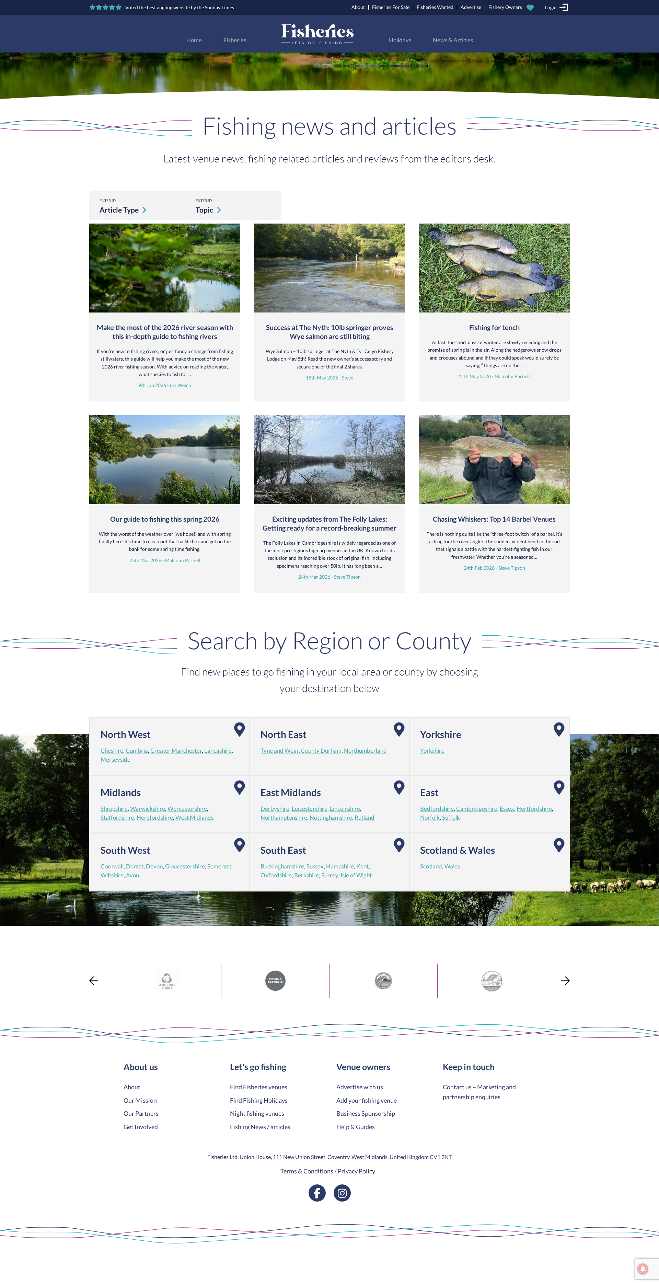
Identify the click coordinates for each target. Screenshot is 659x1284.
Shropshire (114, 808)
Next (565, 980)
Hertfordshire (534, 808)
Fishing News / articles (260, 1126)
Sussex (315, 866)
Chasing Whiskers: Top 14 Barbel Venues (494, 519)
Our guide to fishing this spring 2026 (165, 519)
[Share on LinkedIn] (6, 1006)
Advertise (471, 7)
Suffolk (451, 817)
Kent (362, 866)
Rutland (364, 817)
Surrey (329, 875)
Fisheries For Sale (390, 7)
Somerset (219, 866)
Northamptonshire (284, 817)
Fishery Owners (505, 7)
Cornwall (112, 866)
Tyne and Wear (280, 750)
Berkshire (306, 875)
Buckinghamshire (282, 866)
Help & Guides (355, 1126)
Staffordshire (117, 817)
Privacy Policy (356, 1171)
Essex (507, 808)
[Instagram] (342, 1193)
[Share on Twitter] (6, 981)
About (358, 7)
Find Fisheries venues (258, 1087)
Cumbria (137, 750)
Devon (154, 866)
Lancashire (218, 750)
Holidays (400, 40)
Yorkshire (432, 750)
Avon (132, 875)
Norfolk (430, 817)
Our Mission (140, 1100)
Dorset (134, 866)
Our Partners (141, 1113)
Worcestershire (187, 808)
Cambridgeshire (476, 808)
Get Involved (141, 1126)
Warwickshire (147, 808)
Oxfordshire (276, 875)
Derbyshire (275, 808)
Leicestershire (309, 808)
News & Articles (453, 40)
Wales (452, 866)
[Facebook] (317, 1193)
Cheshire (112, 750)
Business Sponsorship (365, 1113)
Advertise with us (359, 1087)
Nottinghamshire (331, 817)
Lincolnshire (345, 808)
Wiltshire (112, 875)
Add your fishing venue (366, 1100)
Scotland (431, 866)
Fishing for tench (494, 327)
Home (194, 40)
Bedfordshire (437, 808)
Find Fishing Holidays (259, 1100)
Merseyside (115, 759)
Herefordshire (155, 817)
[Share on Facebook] (6, 969)
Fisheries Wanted (435, 7)
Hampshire (340, 866)
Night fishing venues (257, 1113)
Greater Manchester (176, 750)
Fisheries (234, 40)
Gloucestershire (185, 866)
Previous (93, 980)
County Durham (321, 750)
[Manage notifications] (642, 1268)
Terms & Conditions (306, 1171)
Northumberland (365, 750)
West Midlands (194, 817)
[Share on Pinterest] (6, 994)
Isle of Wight (356, 875)
